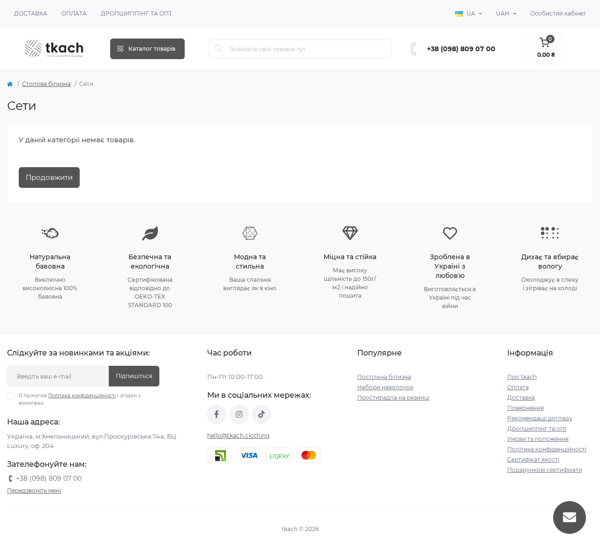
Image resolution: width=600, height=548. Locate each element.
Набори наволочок (385, 387)
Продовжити (49, 177)
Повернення (525, 407)
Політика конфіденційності (82, 396)
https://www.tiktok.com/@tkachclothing (261, 414)
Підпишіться (134, 375)
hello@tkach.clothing (238, 435)
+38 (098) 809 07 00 (461, 49)
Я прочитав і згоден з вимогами (80, 399)
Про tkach (522, 376)
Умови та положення (538, 438)
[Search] (219, 48)
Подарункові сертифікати (544, 469)
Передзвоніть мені (34, 490)
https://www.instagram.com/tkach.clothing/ (239, 414)
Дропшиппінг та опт (136, 13)
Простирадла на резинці (393, 397)
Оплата (74, 13)
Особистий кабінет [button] (558, 13)
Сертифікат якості (533, 459)
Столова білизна (46, 83)
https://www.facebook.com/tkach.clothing (216, 414)
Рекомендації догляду (539, 418)
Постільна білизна (384, 376)
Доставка (30, 13)
